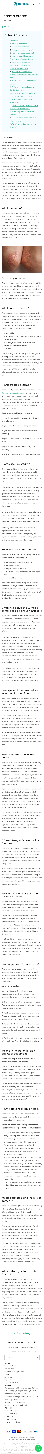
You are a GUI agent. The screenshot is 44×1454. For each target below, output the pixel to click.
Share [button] (6, 27)
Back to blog (23, 1333)
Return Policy (10, 1416)
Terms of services (12, 1422)
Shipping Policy (11, 1413)
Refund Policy (10, 1419)
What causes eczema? (22, 50)
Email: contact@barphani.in (16, 1405)
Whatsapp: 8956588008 (15, 1402)
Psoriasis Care (10, 1366)
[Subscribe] (36, 1357)
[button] (4, 4)
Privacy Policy (10, 1410)
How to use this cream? (22, 56)
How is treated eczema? (23, 53)
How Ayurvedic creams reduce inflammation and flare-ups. (24, 74)
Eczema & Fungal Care (14, 1372)
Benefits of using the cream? (25, 59)
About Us (8, 1377)
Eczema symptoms (20, 47)
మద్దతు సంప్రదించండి (11, 1383)
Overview (15, 40)
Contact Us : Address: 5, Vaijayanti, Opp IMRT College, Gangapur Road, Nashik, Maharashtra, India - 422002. (21, 1391)
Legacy (8, 1380)
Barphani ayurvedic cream (13, 393)
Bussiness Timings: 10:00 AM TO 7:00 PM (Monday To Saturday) (21, 1398)
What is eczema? (19, 44)
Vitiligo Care (10, 1369)
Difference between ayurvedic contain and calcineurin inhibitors (20, 65)
